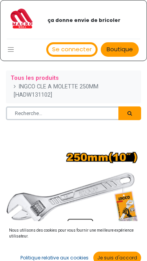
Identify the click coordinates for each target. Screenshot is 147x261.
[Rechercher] (129, 113)
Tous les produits (35, 78)
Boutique (120, 49)
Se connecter (72, 49)
